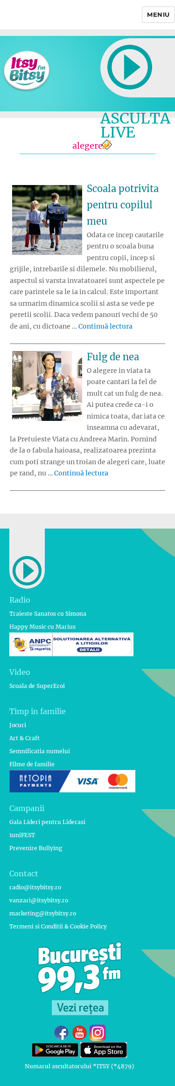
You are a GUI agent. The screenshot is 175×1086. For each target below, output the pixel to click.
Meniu (158, 14)
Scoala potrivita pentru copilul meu (123, 205)
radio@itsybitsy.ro (35, 887)
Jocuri (17, 725)
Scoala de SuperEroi (37, 685)
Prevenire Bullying (35, 848)
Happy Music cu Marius (42, 626)
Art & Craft (24, 738)
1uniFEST (22, 835)
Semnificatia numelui (39, 751)
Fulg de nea (113, 357)
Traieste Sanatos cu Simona (47, 613)
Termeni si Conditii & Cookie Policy (58, 926)
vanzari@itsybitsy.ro (38, 900)
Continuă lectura (105, 326)
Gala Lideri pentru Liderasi (47, 821)
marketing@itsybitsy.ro (42, 913)
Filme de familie (32, 764)
